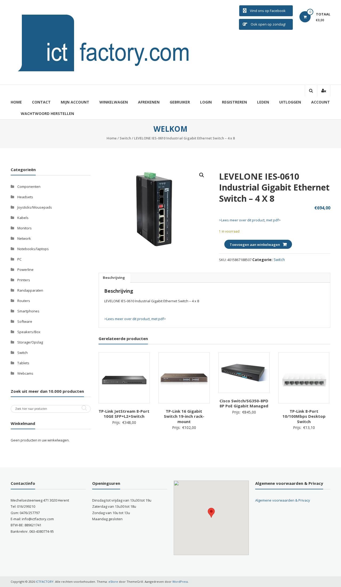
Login (206, 102)
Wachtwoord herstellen (47, 113)
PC (19, 259)
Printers (23, 280)
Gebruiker (180, 102)
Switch (125, 138)
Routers (23, 300)
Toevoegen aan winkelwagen (255, 244)
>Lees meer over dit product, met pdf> (250, 220)
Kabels (23, 217)
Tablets (23, 363)
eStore (113, 582)
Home (16, 102)
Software (24, 321)
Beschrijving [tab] (114, 277)
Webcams (25, 373)
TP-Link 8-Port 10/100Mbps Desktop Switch (304, 416)
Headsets (25, 197)
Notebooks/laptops (33, 248)
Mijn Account (75, 102)
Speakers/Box (28, 331)
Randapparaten (30, 290)
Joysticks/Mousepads (34, 207)
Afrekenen (149, 102)
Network (24, 238)
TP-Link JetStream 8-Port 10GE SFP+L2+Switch (124, 413)
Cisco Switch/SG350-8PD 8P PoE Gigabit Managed (244, 403)
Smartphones (28, 311)
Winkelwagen (113, 102)
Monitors (24, 228)
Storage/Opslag (30, 342)
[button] (201, 175)
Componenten (28, 186)
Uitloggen (290, 102)
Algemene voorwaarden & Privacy (282, 500)
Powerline (25, 269)
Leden (263, 102)
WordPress (180, 582)
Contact (41, 102)
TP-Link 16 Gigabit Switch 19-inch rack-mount (184, 416)
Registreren (234, 102)
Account (320, 102)
